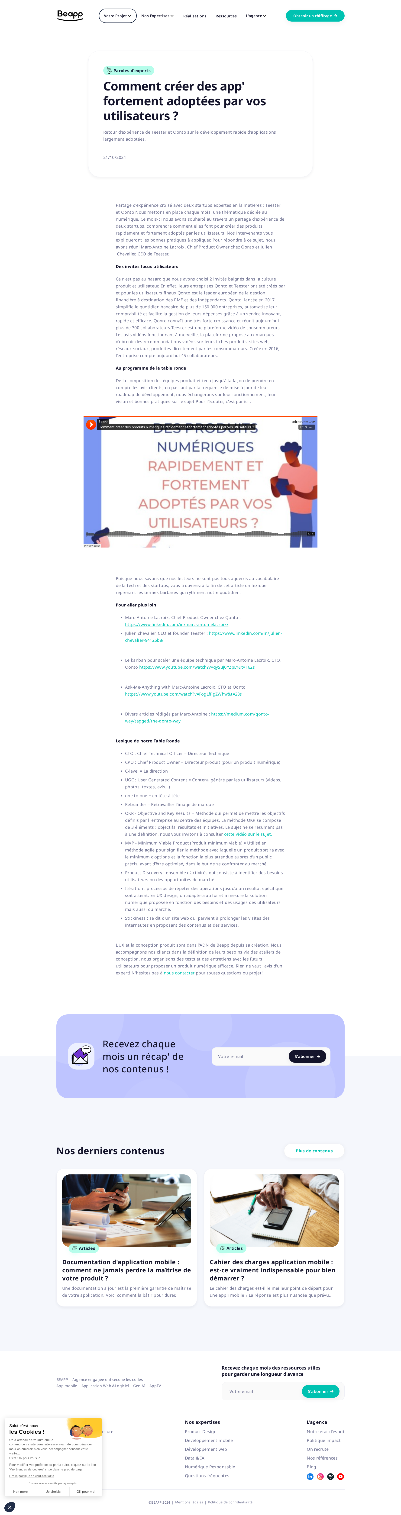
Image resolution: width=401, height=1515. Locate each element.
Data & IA (194, 1458)
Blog (311, 1466)
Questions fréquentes (207, 1475)
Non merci (20, 1491)
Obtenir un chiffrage (315, 15)
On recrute (318, 1449)
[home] (70, 15)
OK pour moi (86, 1491)
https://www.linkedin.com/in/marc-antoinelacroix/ (176, 624)
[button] (9, 1507)
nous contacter (179, 973)
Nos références (322, 1458)
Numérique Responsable (210, 1466)
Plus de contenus (314, 1151)
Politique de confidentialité (230, 1502)
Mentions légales (189, 1502)
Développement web (206, 1449)
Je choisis (53, 1491)
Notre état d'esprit (326, 1431)
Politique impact (324, 1440)
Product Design (201, 1431)
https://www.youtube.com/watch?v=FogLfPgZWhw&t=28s (183, 694)
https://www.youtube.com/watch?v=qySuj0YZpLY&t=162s (196, 667)
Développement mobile (209, 1440)
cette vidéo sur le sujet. (248, 834)
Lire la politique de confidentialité (31, 1476)
